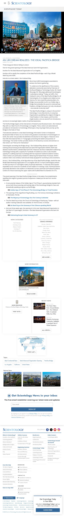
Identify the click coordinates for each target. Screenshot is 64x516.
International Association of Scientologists (28, 505)
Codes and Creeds (7, 447)
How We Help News (17, 231)
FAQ (4, 452)
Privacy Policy (33, 413)
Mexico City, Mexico (46, 232)
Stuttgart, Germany (46, 244)
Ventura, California (46, 236)
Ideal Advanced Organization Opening (31, 361)
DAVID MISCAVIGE (17, 305)
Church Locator (51, 444)
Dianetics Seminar (22, 449)
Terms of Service (16, 417)
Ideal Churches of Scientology (52, 447)
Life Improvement (22, 454)
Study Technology (7, 469)
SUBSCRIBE (47, 510)
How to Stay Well (8, 488)
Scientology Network (21, 501)
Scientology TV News (38, 457)
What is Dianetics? (7, 442)
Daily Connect (52, 435)
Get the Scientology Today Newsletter (23, 493)
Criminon (16, 507)
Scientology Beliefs (7, 439)
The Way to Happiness (8, 507)
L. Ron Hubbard (6, 501)
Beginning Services (23, 447)
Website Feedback (24, 480)
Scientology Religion (32, 501)
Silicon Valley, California (46, 251)
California (17, 365)
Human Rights (6, 479)
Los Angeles (8, 365)
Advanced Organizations (54, 451)
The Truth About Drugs (8, 477)
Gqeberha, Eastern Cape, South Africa (46, 226)
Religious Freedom (17, 227)
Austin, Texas (46, 234)
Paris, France (46, 228)
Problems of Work (22, 441)
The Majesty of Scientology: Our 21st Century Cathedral (29, 198)
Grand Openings (17, 223)
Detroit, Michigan (46, 242)
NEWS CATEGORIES (17, 220)
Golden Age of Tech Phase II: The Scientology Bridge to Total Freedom (34, 190)
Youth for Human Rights (20, 509)
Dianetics (13, 501)
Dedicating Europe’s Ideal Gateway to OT (24, 215)
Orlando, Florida (46, 247)
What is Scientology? (9, 435)
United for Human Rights (8, 509)
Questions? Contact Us (25, 477)
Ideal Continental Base (11, 361)
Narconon (22, 507)
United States (26, 365)
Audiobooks (36, 439)
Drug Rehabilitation (7, 474)
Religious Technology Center (30, 503)
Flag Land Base (51, 453)
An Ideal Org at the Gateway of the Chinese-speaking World (30, 205)
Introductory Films (37, 444)
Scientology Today (38, 448)
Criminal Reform (7, 472)
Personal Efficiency (22, 451)
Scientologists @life (53, 437)
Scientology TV (17, 229)
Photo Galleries (23, 469)
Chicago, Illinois (46, 230)
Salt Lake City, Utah (46, 253)
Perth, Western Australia (46, 249)
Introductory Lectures (38, 442)
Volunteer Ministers (8, 484)
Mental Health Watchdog (9, 481)
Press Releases (23, 467)
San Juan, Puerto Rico (46, 224)
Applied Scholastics (30, 507)
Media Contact (23, 472)
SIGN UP (32, 409)
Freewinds (50, 456)
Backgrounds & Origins (8, 444)
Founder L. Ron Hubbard (9, 437)
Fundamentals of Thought (24, 443)
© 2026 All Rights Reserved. (17, 512)
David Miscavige (18, 503)
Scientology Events (17, 225)
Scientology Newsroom (8, 503)
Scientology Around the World (54, 441)
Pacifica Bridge (48, 361)
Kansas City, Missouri (46, 240)
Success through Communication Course (23, 457)
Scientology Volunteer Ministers (10, 505)
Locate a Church (23, 482)
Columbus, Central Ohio (46, 238)
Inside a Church (6, 449)
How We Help (7, 465)
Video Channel (6, 454)
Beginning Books (37, 437)
